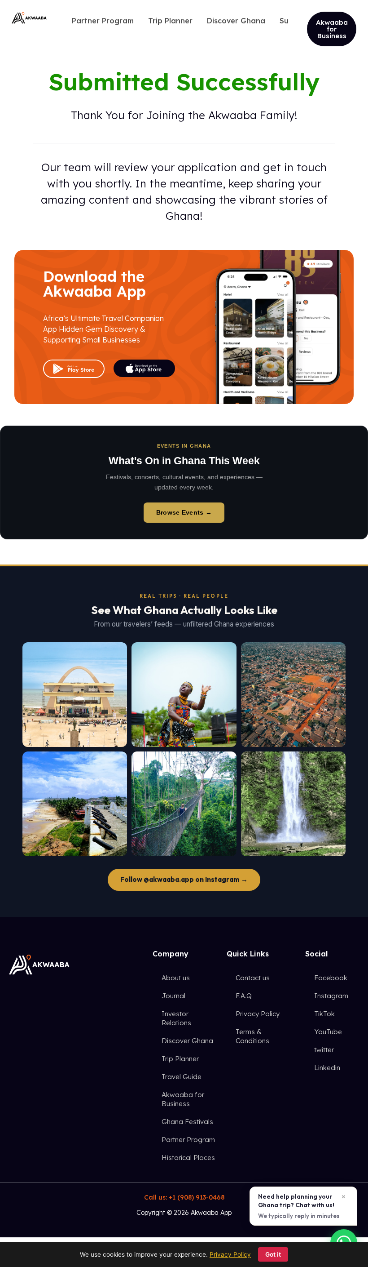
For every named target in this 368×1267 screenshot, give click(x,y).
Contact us (253, 978)
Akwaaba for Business (183, 1099)
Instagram (331, 995)
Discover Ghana (187, 1040)
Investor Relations (176, 1018)
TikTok (324, 1013)
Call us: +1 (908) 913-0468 (184, 1197)
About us (176, 978)
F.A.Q (244, 995)
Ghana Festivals (187, 1121)
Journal (173, 995)
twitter (324, 1049)
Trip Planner (180, 1058)
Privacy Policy (258, 1013)
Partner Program (188, 1139)
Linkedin (327, 1067)
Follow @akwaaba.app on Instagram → (184, 879)
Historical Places (188, 1157)
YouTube (328, 1031)
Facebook (330, 978)
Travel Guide (182, 1076)
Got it (273, 1254)
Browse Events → (184, 512)
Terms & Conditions (252, 1036)
